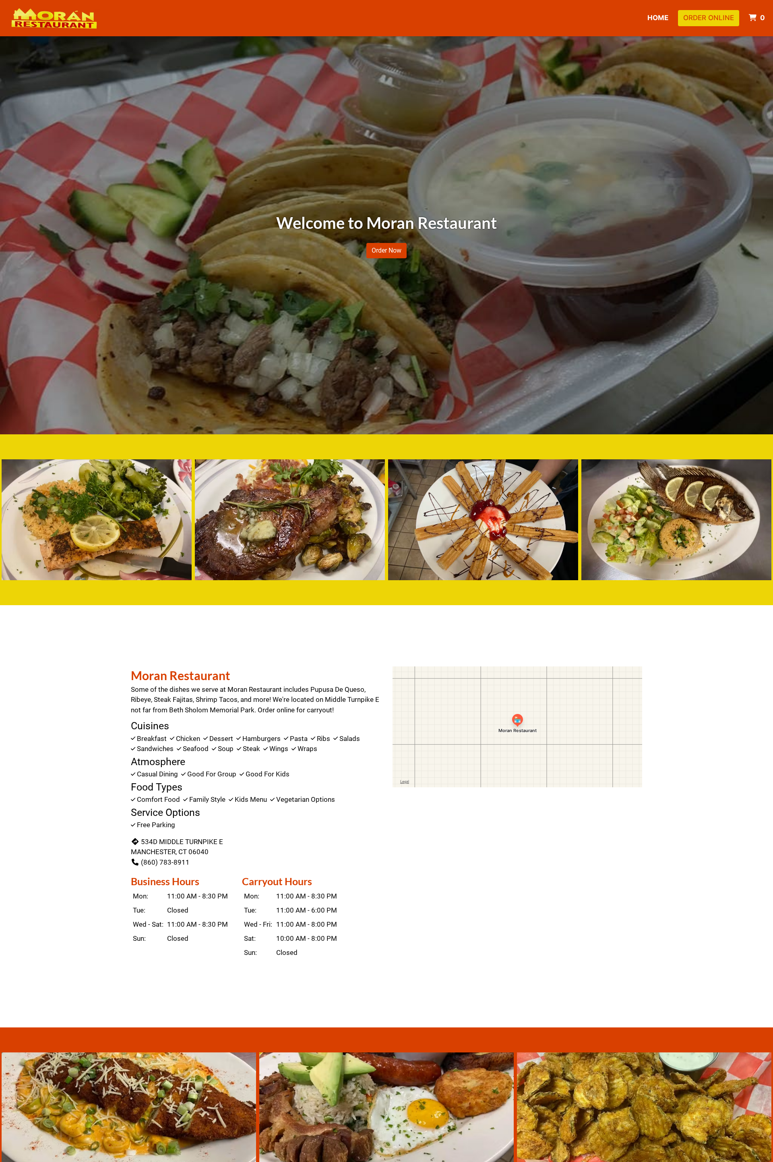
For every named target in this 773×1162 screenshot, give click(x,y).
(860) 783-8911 (165, 862)
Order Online (708, 18)
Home (657, 18)
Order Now (386, 250)
